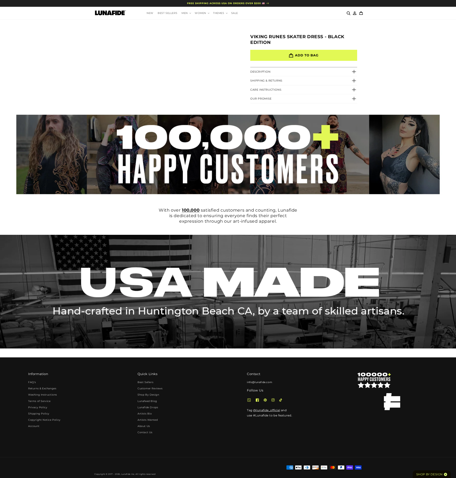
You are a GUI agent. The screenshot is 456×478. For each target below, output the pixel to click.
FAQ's (32, 382)
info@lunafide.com (259, 382)
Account (33, 426)
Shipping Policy (38, 413)
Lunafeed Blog (147, 401)
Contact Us (145, 432)
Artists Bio (145, 413)
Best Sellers (145, 382)
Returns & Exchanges (42, 388)
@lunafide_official (266, 410)
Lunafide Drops (148, 407)
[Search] (348, 13)
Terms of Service (39, 401)
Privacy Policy (37, 407)
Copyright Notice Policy (44, 419)
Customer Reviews (150, 388)
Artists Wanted (148, 419)
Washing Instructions (42, 394)
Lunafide (126, 474)
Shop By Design (148, 394)
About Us (144, 426)
